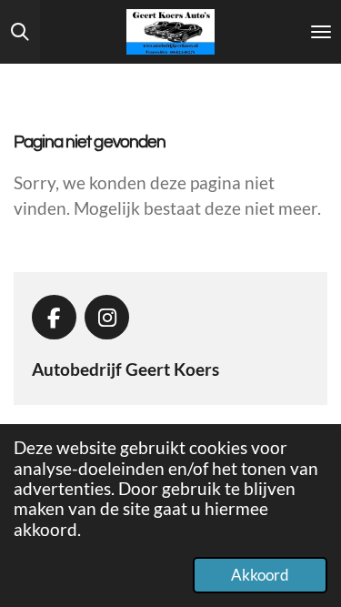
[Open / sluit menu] (321, 32)
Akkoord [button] (260, 574)
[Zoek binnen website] (20, 32)
